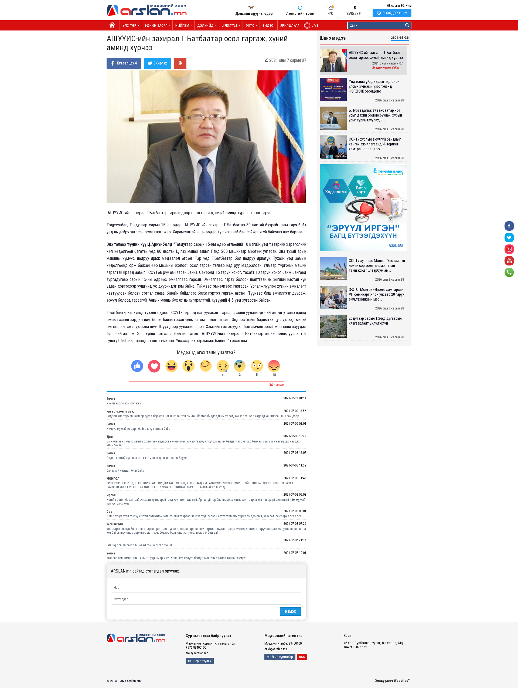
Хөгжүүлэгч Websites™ (392, 681)
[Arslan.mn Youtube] (509, 260)
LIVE (312, 25)
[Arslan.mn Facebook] (509, 225)
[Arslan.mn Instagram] (509, 248)
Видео (268, 25)
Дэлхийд (205, 25)
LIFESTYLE (230, 25)
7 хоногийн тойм (300, 13)
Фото (250, 25)
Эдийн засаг (156, 25)
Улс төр (129, 25)
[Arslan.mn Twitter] (509, 237)
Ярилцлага (289, 25)
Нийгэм (182, 25)
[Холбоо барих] (509, 272)
